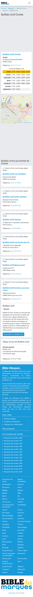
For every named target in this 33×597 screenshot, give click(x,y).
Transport (5, 569)
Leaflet (20, 122)
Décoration (6, 513)
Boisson (5, 499)
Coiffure (20, 502)
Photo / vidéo (22, 550)
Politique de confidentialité (13, 424)
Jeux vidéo (21, 530)
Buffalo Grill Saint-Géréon (15, 196)
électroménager (7, 516)
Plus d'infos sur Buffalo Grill (13, 334)
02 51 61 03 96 (16, 183)
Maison (20, 539)
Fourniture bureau (24, 521)
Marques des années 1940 (13, 449)
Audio (20, 487)
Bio (19, 496)
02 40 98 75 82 (16, 206)
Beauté (4, 493)
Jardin (4, 530)
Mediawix (12, 593)
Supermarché (7, 566)
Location (21, 536)
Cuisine (4, 510)
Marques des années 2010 (13, 469)
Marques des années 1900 (13, 438)
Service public (22, 558)
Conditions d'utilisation (12, 422)
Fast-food (21, 519)
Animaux (21, 484)
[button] (27, 105)
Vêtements (21, 569)
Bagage (4, 490)
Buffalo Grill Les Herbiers (14, 174)
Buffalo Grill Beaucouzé (14, 265)
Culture (20, 510)
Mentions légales (10, 419)
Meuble (20, 542)
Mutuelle (5, 548)
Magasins (11, 8)
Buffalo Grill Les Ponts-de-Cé (16, 242)
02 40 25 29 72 (16, 299)
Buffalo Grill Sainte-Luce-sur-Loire (16, 289)
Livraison (5, 536)
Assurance (5, 487)
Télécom (20, 566)
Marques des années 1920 (13, 444)
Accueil (3, 8)
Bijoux (4, 496)
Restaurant (21, 553)
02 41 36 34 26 (16, 274)
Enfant (20, 516)
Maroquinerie (7, 542)
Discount (21, 513)
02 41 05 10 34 (16, 251)
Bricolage (21, 499)
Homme (20, 524)
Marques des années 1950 (13, 452)
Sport (19, 561)
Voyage (20, 572)
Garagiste (5, 524)
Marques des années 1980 (13, 460)
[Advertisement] (16, 34)
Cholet (5, 11)
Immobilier (6, 527)
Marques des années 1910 (13, 441)
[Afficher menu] (29, 3)
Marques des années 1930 (13, 446)
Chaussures (6, 502)
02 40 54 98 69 (16, 228)
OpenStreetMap (27, 122)
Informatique (22, 527)
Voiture (4, 572)
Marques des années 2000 (13, 466)
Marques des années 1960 (13, 455)
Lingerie (20, 533)
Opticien (20, 548)
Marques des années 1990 (13, 463)
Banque (20, 490)
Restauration (6, 558)
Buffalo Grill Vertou (12, 219)
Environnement (7, 519)
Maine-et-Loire (22, 8)
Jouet (4, 533)
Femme (4, 521)
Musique (21, 545)
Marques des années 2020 (13, 472)
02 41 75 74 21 (16, 65)
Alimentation (6, 484)
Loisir (4, 539)
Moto (4, 545)
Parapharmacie (7, 550)
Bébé (19, 493)
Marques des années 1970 (13, 458)
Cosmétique (22, 505)
